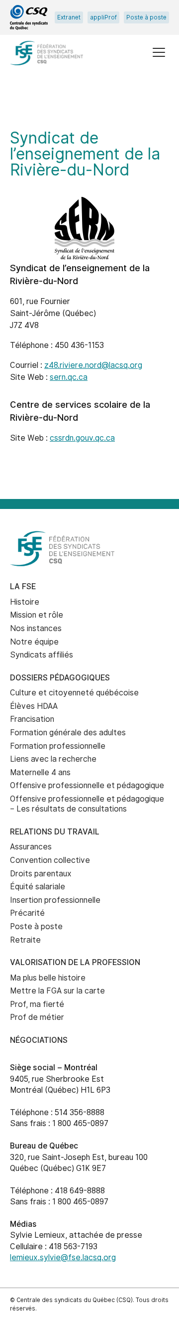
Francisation (32, 719)
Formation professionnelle (57, 746)
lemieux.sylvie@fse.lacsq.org (63, 1257)
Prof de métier (37, 1017)
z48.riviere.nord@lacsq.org (93, 365)
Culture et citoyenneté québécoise (74, 692)
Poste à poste (146, 17)
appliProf (103, 17)
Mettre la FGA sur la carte (57, 990)
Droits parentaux (41, 873)
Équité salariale (37, 886)
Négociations (39, 1040)
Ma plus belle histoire (48, 978)
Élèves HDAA (34, 706)
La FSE (23, 586)
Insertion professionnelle (55, 900)
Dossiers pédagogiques (60, 677)
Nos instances (36, 628)
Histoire (24, 602)
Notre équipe (34, 642)
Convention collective (50, 860)
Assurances (31, 846)
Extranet (69, 17)
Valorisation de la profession (75, 962)
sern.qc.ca (69, 377)
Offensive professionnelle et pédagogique (87, 785)
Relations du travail (54, 831)
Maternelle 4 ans (40, 772)
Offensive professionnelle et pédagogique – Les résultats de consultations (87, 804)
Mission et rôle (36, 615)
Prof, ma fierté (37, 1004)
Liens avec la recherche (53, 759)
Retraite (25, 940)
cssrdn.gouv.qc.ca (82, 438)
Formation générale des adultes (68, 732)
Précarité (27, 913)
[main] (89, 294)
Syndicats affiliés (41, 655)
